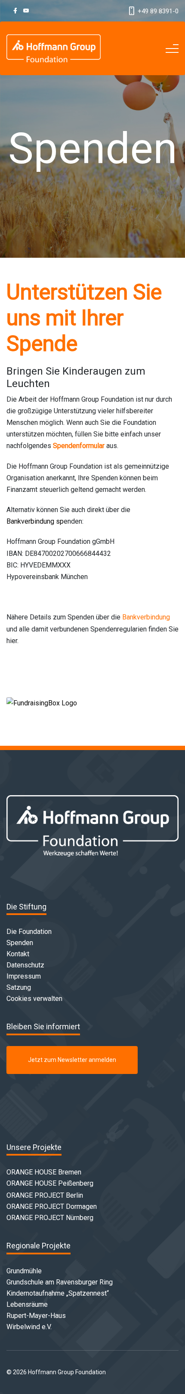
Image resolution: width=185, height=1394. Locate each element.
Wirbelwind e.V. (29, 1327)
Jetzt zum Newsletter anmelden (72, 1059)
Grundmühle (24, 1271)
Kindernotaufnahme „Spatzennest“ (57, 1293)
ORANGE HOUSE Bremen (43, 1172)
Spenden (19, 943)
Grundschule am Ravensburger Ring (59, 1282)
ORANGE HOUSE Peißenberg (49, 1183)
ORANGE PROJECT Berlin (44, 1195)
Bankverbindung (146, 617)
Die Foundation (29, 931)
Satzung (18, 987)
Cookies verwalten (34, 998)
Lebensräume (27, 1304)
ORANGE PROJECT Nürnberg (49, 1218)
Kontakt (17, 954)
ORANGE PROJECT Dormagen (51, 1206)
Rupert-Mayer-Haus (36, 1316)
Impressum (23, 976)
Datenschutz (25, 965)
